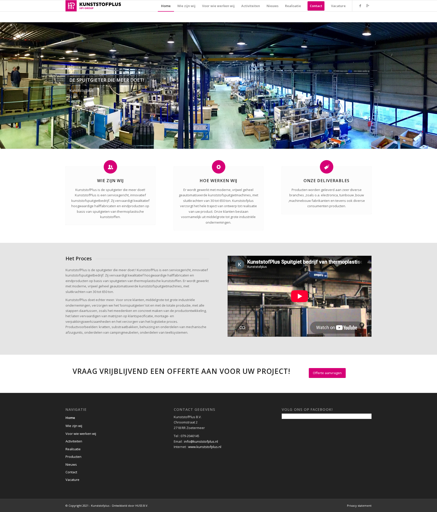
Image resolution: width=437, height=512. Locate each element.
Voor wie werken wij (80, 433)
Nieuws (71, 464)
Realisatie (73, 449)
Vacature (72, 479)
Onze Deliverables (326, 180)
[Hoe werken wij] (218, 167)
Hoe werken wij (218, 180)
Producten (73, 456)
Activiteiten (73, 441)
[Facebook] (360, 5)
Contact (71, 472)
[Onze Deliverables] (326, 167)
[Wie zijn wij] (110, 167)
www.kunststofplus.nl (204, 446)
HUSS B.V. (141, 505)
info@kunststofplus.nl (201, 441)
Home (70, 417)
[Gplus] (368, 5)
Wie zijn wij (110, 180)
